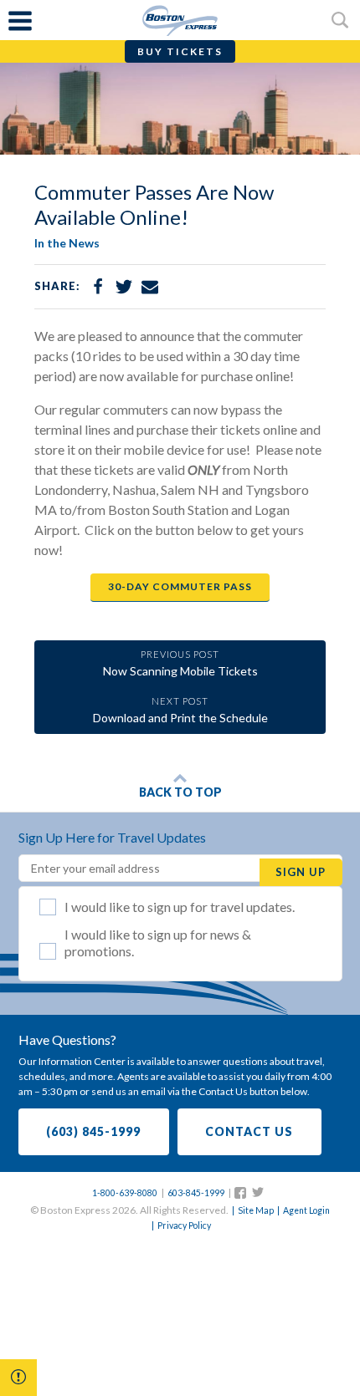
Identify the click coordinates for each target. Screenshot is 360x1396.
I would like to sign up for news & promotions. (157, 942)
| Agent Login (302, 1210)
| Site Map (252, 1210)
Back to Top (180, 792)
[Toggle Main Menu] (20, 20)
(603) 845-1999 (93, 1131)
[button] (18, 1377)
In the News (67, 243)
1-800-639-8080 (124, 1193)
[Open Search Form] (340, 20)
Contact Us (249, 1131)
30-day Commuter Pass (180, 586)
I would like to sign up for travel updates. (179, 907)
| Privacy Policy (180, 1225)
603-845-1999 (195, 1193)
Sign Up (300, 872)
